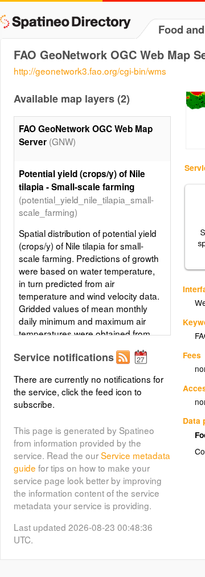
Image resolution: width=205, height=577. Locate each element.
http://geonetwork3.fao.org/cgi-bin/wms (90, 70)
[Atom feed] (124, 366)
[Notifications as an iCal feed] (142, 366)
